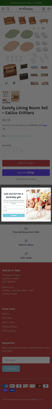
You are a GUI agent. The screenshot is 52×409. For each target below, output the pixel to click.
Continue (13, 215)
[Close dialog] (49, 189)
